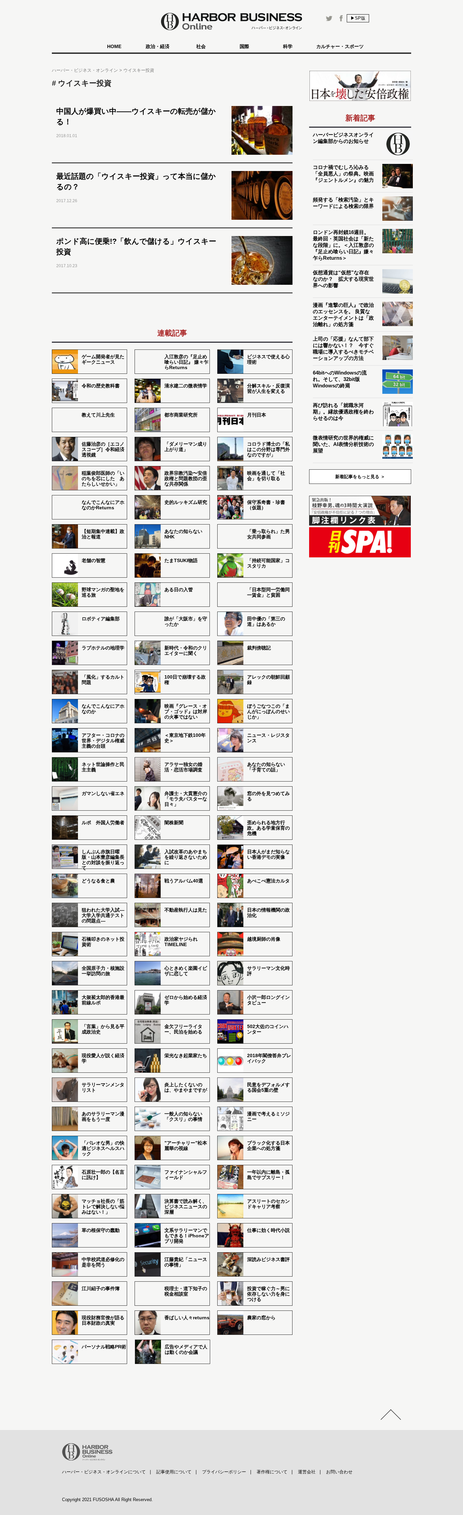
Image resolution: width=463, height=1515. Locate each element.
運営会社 (307, 1471)
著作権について (272, 1471)
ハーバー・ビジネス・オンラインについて (104, 1471)
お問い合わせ (339, 1471)
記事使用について (174, 1471)
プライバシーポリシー (224, 1471)
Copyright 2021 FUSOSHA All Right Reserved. (107, 1499)
